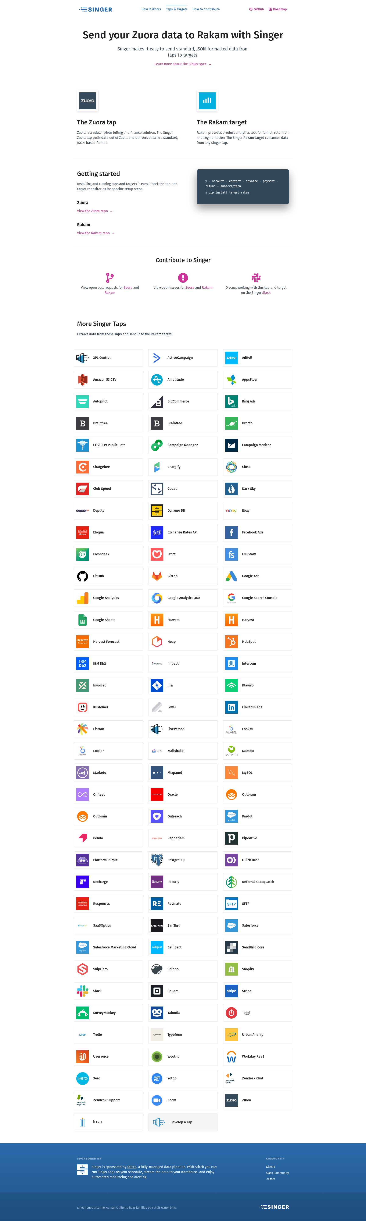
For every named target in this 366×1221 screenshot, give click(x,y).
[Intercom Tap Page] (257, 655)
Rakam (110, 292)
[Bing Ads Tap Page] (257, 393)
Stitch (131, 1166)
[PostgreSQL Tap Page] (183, 851)
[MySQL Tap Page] (257, 764)
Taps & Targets (176, 9)
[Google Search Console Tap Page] (257, 589)
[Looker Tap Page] (108, 742)
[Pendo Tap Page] (108, 829)
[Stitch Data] (84, 1166)
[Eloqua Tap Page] (108, 524)
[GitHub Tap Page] (108, 567)
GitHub (259, 9)
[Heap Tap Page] (183, 633)
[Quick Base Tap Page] (257, 851)
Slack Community (277, 1173)
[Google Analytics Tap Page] (108, 589)
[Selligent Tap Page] (183, 939)
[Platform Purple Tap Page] (108, 851)
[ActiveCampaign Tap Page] (183, 349)
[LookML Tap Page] (257, 720)
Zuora (128, 287)
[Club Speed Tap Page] (108, 480)
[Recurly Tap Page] (183, 873)
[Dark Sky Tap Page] (257, 480)
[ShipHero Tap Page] (108, 960)
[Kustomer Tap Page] (108, 698)
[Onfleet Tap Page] (108, 786)
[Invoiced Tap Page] (108, 676)
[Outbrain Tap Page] (257, 786)
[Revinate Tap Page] (183, 895)
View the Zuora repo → (95, 211)
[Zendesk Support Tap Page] (108, 1091)
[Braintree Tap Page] (108, 414)
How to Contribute (206, 9)
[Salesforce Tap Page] (257, 917)
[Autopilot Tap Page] (108, 393)
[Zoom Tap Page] (183, 1091)
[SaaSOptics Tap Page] (108, 917)
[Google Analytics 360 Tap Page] (183, 589)
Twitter (270, 1179)
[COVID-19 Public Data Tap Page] (108, 436)
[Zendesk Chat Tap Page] (257, 1070)
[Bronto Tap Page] (257, 414)
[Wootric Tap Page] (183, 1048)
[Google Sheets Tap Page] (108, 611)
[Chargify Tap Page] (183, 458)
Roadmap (280, 9)
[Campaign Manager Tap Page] (183, 436)
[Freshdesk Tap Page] (108, 545)
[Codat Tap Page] (183, 480)
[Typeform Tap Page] (183, 1026)
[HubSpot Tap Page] (257, 633)
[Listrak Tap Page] (108, 720)
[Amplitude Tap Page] (183, 371)
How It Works (151, 9)
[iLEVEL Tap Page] (108, 1113)
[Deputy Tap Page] (108, 502)
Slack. (266, 292)
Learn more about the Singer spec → (183, 63)
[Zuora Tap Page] (257, 1091)
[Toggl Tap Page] (257, 1004)
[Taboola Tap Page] (183, 1004)
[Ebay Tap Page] (257, 502)
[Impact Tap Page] (183, 655)
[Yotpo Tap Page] (183, 1070)
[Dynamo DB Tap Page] (183, 502)
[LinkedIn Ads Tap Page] (257, 698)
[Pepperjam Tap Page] (183, 829)
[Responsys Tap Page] (108, 895)
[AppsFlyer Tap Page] (257, 371)
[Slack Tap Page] (108, 982)
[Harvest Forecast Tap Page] (108, 633)
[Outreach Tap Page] (183, 808)
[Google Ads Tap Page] (257, 567)
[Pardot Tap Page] (257, 808)
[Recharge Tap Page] (108, 873)
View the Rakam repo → (96, 233)
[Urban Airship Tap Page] (257, 1026)
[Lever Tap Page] (183, 698)
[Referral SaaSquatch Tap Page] (257, 873)
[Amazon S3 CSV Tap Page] (108, 371)
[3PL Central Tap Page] (108, 349)
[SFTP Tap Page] (257, 895)
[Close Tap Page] (257, 458)
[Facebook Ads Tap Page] (257, 524)
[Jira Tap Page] (183, 676)
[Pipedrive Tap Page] (257, 829)
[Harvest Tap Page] (183, 611)
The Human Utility (112, 1208)
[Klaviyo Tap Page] (257, 676)
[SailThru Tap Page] (183, 917)
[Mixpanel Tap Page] (183, 764)
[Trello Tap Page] (108, 1026)
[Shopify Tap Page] (257, 960)
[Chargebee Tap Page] (108, 458)
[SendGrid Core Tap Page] (257, 939)
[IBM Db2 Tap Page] (108, 655)
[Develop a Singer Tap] (183, 1113)
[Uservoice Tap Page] (108, 1048)
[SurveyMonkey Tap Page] (108, 1004)
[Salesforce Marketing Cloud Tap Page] (108, 939)
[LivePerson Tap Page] (183, 720)
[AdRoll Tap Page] (257, 349)
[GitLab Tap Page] (183, 567)
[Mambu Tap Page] (257, 742)
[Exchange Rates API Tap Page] (183, 524)
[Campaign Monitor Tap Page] (257, 436)
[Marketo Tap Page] (108, 764)
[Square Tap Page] (183, 982)
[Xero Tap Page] (108, 1070)
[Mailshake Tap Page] (183, 742)
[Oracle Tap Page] (183, 786)
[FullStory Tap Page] (257, 545)
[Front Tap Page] (183, 545)
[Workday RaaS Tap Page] (257, 1048)
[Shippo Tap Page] (183, 960)
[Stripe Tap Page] (257, 982)
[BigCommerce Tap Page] (183, 393)
